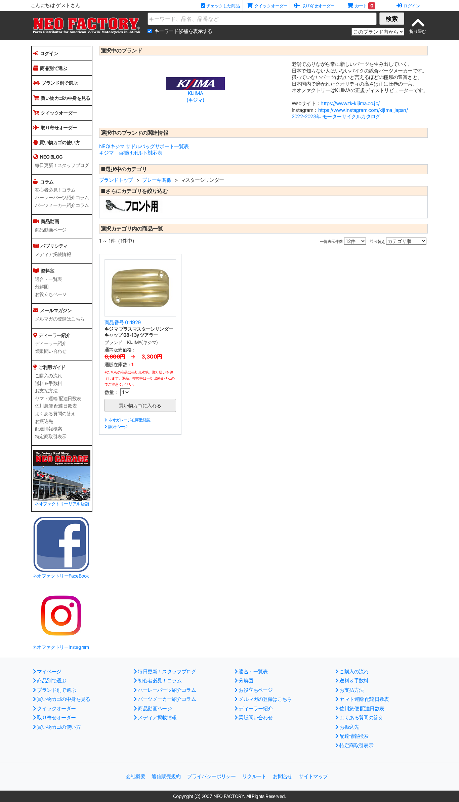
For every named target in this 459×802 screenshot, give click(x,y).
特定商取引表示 (51, 436)
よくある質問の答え (55, 413)
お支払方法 (46, 390)
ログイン (49, 53)
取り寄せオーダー (59, 127)
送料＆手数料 (48, 383)
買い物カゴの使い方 (59, 142)
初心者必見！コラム (55, 190)
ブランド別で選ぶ (59, 83)
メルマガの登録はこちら (59, 319)
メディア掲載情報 (53, 254)
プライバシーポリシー (211, 776)
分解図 (41, 286)
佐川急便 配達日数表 (56, 406)
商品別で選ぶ (53, 68)
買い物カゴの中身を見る (65, 98)
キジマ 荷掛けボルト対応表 (130, 153)
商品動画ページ (51, 230)
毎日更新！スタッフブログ (62, 165)
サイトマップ (313, 776)
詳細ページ (117, 426)
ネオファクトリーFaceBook (61, 576)
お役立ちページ (51, 294)
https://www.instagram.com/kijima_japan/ (363, 110)
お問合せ (282, 776)
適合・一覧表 (48, 279)
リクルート (254, 776)
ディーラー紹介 (51, 343)
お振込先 (44, 421)
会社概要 (135, 776)
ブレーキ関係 (156, 180)
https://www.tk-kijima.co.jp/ (350, 103)
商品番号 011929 (122, 322)
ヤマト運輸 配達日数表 (58, 398)
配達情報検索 (48, 428)
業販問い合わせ (51, 351)
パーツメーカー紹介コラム (62, 205)
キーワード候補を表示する (183, 31)
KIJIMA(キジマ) (195, 96)
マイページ (49, 671)
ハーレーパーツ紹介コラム (62, 197)
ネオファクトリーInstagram (61, 647)
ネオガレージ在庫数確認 (129, 419)
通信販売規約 (166, 776)
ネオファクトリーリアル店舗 (62, 503)
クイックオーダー (59, 113)
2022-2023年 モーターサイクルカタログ (336, 116)
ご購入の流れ (48, 375)
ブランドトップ (116, 180)
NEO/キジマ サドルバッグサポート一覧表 (144, 146)
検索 (392, 18)
